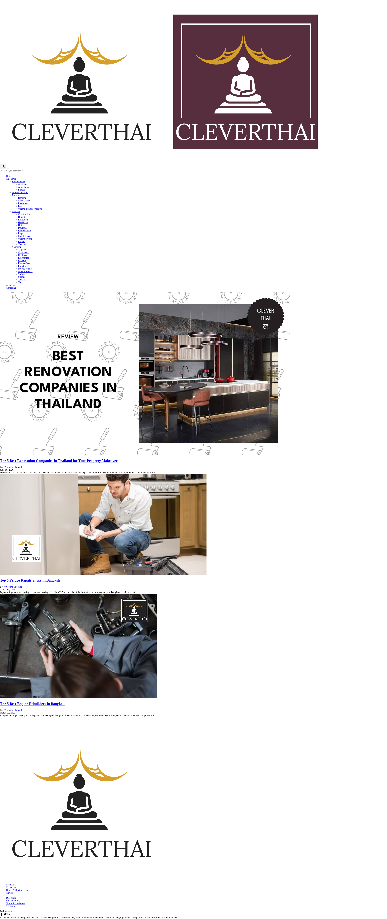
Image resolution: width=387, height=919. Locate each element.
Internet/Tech (24, 230)
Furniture (22, 266)
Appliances (23, 249)
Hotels (21, 225)
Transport (22, 244)
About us (10, 285)
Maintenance (24, 236)
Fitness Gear (24, 263)
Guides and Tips (20, 192)
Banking (22, 198)
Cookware (23, 255)
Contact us (11, 287)
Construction (24, 214)
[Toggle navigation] (8, 168)
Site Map (10, 906)
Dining (21, 217)
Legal (21, 233)
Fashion (22, 260)
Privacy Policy (13, 900)
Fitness (21, 189)
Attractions (23, 187)
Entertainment (18, 181)
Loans (21, 206)
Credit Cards (24, 200)
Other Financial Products (30, 208)
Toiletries (22, 279)
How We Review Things (18, 890)
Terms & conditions (15, 903)
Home (9, 176)
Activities (22, 184)
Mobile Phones (25, 268)
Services (16, 211)
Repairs (21, 241)
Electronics (23, 257)
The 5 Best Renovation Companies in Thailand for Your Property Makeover (59, 461)
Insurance (22, 228)
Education (23, 219)
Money (15, 195)
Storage (21, 277)
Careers (9, 892)
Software (22, 274)
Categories (11, 179)
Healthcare (23, 222)
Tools (20, 282)
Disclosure (11, 898)
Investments (23, 203)
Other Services (25, 238)
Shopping (16, 247)
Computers (23, 252)
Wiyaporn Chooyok (12, 467)
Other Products (25, 271)
